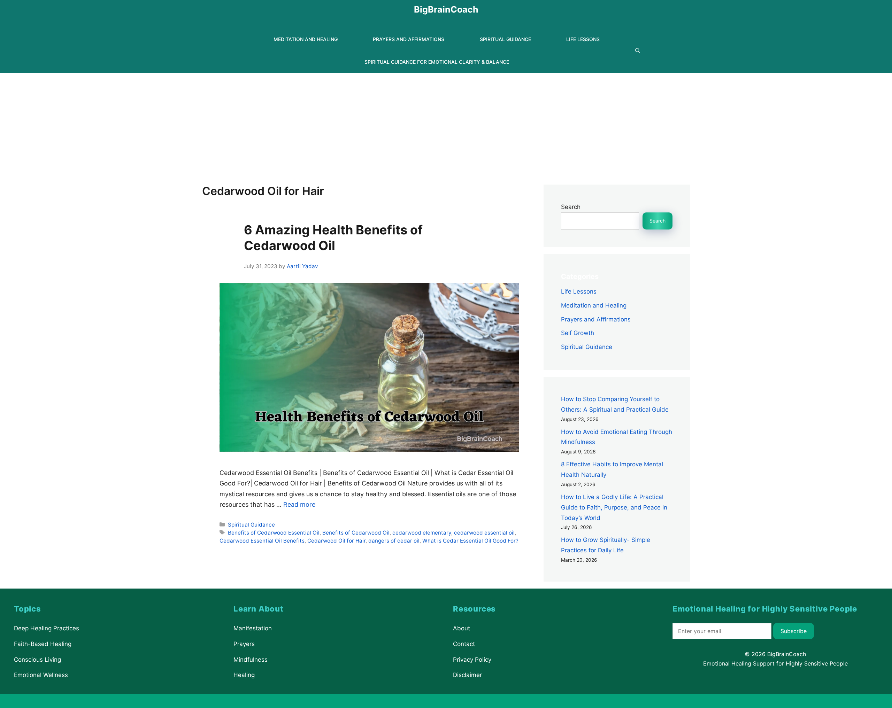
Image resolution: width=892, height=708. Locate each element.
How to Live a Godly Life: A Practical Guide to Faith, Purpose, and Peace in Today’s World (614, 507)
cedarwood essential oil (484, 532)
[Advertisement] (446, 125)
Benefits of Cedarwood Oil (356, 532)
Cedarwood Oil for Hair (336, 540)
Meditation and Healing (306, 39)
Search (570, 206)
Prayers (244, 643)
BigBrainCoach (446, 9)
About (461, 628)
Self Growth (577, 332)
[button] (637, 50)
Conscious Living (37, 659)
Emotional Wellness (41, 674)
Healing (244, 674)
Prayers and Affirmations (408, 39)
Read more (299, 504)
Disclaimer (467, 674)
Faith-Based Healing (42, 643)
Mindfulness (250, 659)
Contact (464, 643)
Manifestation (252, 628)
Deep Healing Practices (46, 628)
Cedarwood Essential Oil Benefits (262, 540)
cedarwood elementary (421, 532)
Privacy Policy (472, 659)
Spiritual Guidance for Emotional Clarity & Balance (436, 62)
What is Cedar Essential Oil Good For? (470, 540)
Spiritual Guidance (505, 39)
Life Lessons (583, 39)
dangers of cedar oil (394, 540)
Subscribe (793, 631)
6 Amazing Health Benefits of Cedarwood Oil (333, 237)
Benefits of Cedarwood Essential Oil (274, 532)
